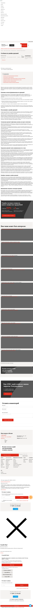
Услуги (24, 457)
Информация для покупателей (17, 457)
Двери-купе (7, 460)
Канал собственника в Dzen (7, 574)
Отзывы (2, 472)
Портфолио (20, 48)
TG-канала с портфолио (7, 570)
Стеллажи (7, 465)
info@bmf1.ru (3, 438)
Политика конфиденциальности (5, 481)
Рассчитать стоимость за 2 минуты (8, 215)
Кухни (8, 48)
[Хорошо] (5, 410)
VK (0, 552)
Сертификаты (15, 463)
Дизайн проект (25, 459)
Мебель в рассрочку (16, 465)
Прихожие (13, 48)
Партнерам (30, 461)
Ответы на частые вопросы (17, 464)
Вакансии (30, 460)
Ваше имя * (4, 405)
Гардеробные (5, 48)
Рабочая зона (8, 464)
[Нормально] (4, 410)
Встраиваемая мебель (9, 459)
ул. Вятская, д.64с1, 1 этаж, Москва (6, 436)
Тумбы (7, 468)
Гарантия (14, 461)
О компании (31, 457)
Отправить (21, 497)
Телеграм (16, 596)
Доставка (14, 460)
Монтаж (24, 461)
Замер (24, 460)
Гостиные (10, 48)
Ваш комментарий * (5, 412)
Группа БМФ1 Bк (7, 572)
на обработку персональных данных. (19, 607)
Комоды (7, 461)
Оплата (14, 459)
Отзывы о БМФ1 (7, 576)
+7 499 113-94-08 (15, 506)
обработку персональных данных (24, 500)
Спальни (17, 48)
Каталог (2, 457)
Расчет (2, 465)
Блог (1, 470)
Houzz (2, 552)
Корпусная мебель (8, 457)
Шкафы (2, 48)
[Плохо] (3, 410)
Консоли (7, 463)
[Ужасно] (2, 410)
